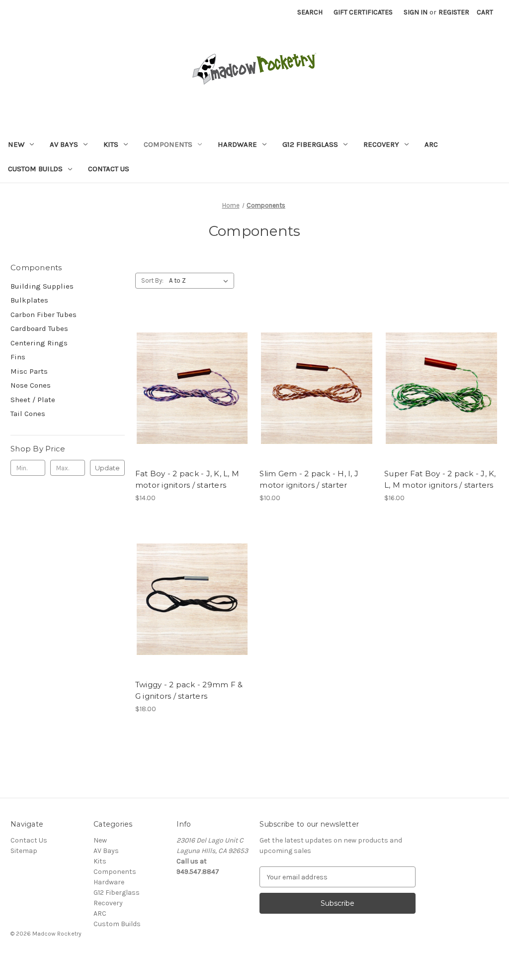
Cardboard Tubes (39, 328)
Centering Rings (39, 342)
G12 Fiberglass (310, 144)
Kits (110, 144)
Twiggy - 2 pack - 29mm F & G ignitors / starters (189, 690)
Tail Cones (27, 413)
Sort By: (152, 280)
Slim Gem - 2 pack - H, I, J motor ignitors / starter (308, 479)
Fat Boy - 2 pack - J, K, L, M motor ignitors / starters (187, 479)
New (16, 144)
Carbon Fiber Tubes (43, 314)
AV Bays (64, 144)
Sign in (415, 12)
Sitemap (23, 851)
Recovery (381, 144)
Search (310, 12)
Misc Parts (29, 371)
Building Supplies (42, 286)
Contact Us (108, 168)
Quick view (191, 379)
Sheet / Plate (32, 399)
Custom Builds (35, 168)
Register (453, 12)
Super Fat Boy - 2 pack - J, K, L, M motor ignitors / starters (440, 479)
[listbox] (201, 280)
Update (107, 468)
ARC (431, 144)
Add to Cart (192, 397)
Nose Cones (30, 385)
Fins (17, 356)
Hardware (237, 144)
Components (168, 144)
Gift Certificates (363, 12)
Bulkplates (29, 300)
